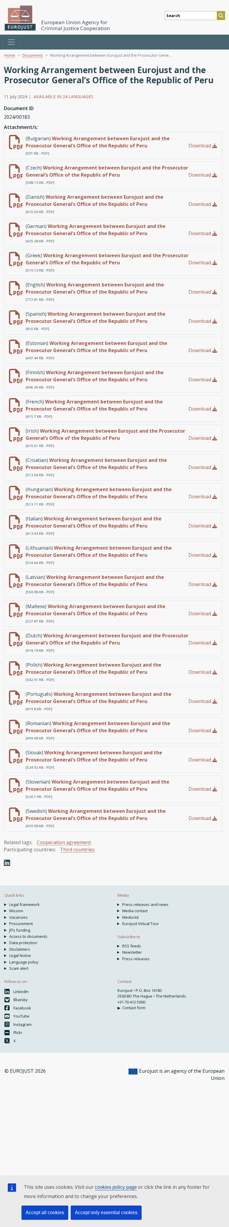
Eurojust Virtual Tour (140, 923)
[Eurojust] (20, 18)
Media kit (130, 917)
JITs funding (19, 930)
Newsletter (132, 952)
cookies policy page (116, 1187)
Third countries (77, 849)
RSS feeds (131, 946)
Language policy (23, 962)
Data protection (23, 942)
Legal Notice (20, 955)
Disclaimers (19, 949)
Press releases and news (145, 904)
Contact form (134, 1007)
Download (200, 145)
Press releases (136, 958)
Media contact (135, 910)
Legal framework (24, 904)
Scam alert (18, 968)
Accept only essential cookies (106, 1212)
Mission (16, 910)
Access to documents (28, 936)
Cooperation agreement (64, 842)
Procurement (21, 923)
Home (9, 55)
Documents (32, 55)
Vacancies (18, 917)
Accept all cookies (45, 1212)
